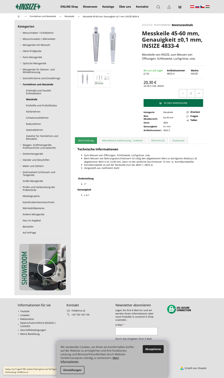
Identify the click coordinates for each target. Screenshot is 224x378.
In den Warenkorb (175, 103)
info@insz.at (78, 310)
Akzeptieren (153, 349)
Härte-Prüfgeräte (32, 51)
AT (192, 6)
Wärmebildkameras (33, 208)
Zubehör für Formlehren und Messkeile (42, 137)
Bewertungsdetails (182, 24)
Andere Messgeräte (33, 214)
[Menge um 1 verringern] (183, 93)
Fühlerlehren (33, 111)
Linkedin (25, 315)
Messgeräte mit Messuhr (36, 44)
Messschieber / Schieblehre (38, 32)
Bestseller (28, 226)
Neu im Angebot (32, 220)
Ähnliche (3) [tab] (157, 140)
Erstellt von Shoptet (195, 368)
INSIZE (194, 73)
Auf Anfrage (29, 232)
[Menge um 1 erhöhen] (199, 93)
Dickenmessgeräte (33, 153)
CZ (202, 6)
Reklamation (27, 319)
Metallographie (31, 196)
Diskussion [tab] (179, 140)
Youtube (25, 311)
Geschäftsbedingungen (33, 330)
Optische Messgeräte (34, 63)
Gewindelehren (34, 129)
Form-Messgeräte (32, 57)
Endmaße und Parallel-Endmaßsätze (39, 92)
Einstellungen (72, 370)
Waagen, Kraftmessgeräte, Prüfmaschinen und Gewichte (39, 146)
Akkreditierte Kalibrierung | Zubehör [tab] (122, 140)
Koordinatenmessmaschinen (39, 202)
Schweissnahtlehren (37, 117)
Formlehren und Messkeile (38, 84)
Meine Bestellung (30, 334)
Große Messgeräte (33, 181)
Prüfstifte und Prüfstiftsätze (41, 105)
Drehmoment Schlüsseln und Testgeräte (39, 174)
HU (207, 6)
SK (197, 6)
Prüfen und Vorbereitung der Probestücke (39, 188)
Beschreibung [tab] (86, 140)
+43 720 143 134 (80, 314)
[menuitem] (69, 6)
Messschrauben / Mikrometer (39, 38)
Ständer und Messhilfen (36, 159)
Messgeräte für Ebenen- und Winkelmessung (39, 71)
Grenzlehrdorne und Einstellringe (41, 78)
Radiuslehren (33, 123)
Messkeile (31, 99)
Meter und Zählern (33, 166)
